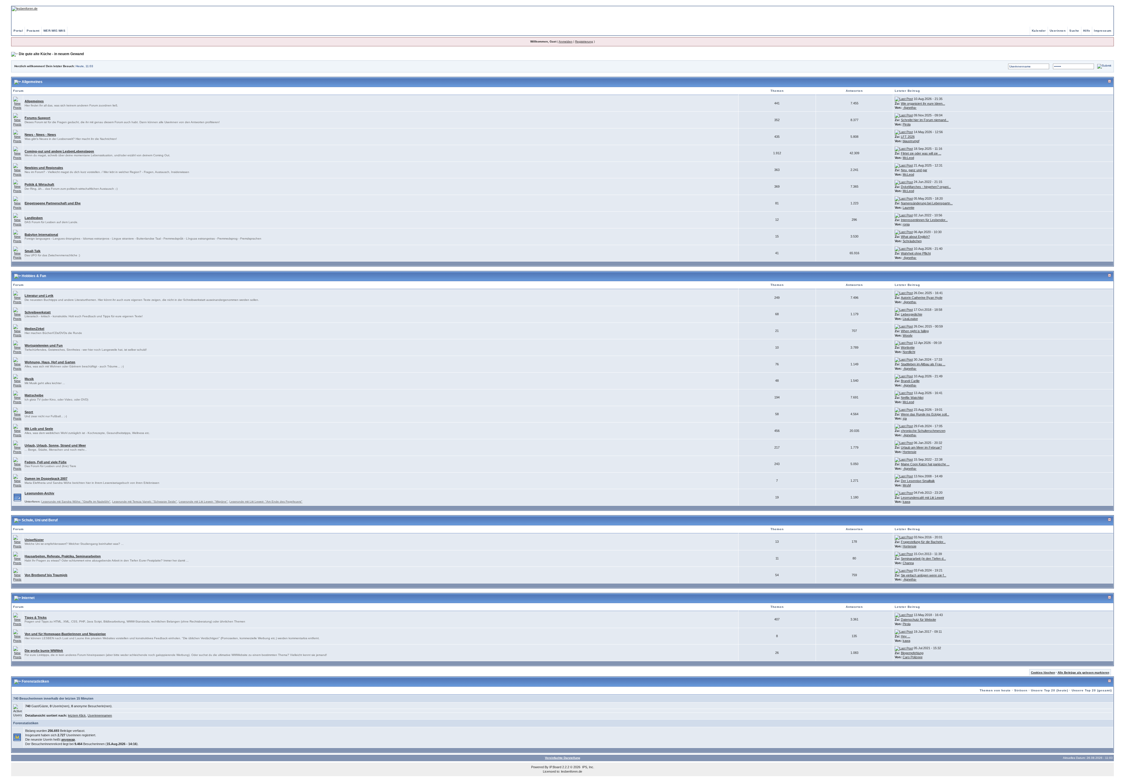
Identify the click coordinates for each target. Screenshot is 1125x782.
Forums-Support (37, 118)
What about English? (915, 236)
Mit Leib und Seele (39, 428)
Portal (18, 30)
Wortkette (908, 347)
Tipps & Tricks (36, 617)
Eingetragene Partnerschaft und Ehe (53, 203)
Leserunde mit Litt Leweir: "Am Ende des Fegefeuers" (265, 501)
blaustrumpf (911, 141)
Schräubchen (912, 241)
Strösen (1020, 690)
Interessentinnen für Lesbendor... (924, 220)
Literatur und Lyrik (39, 295)
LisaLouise (910, 318)
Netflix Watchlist (912, 397)
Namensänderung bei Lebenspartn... (927, 203)
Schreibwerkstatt (38, 312)
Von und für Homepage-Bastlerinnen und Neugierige (65, 634)
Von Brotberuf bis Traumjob (46, 575)
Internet (28, 598)
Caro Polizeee (913, 657)
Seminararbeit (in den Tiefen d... (923, 558)
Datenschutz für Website (918, 619)
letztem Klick (77, 715)
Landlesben (34, 218)
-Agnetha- (910, 107)
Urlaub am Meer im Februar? (921, 447)
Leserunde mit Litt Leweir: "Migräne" (203, 501)
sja (905, 418)
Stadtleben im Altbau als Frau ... (923, 364)
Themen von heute (995, 690)
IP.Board (555, 767)
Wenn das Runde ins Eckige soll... (925, 414)
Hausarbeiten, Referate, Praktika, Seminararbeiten (63, 556)
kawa (906, 501)
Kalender (1039, 30)
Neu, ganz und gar (914, 170)
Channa (908, 563)
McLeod (908, 158)
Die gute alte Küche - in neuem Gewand (51, 54)
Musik (29, 379)
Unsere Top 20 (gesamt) (1092, 690)
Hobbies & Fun (34, 276)
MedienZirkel (34, 328)
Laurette (908, 207)
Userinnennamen (100, 715)
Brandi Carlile (910, 381)
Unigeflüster (34, 540)
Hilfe (1086, 30)
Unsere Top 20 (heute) (1049, 690)
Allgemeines (32, 82)
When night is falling (915, 331)
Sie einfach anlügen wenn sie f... (923, 575)
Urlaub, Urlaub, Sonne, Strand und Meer (55, 445)
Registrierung (584, 41)
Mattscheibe (34, 395)
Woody (908, 335)
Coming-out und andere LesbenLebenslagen (59, 151)
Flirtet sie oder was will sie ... (921, 153)
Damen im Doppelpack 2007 (46, 478)
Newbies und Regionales (44, 167)
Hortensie (909, 452)
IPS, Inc (587, 767)
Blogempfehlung (912, 653)
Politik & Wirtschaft (39, 184)
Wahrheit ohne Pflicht (916, 253)
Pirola (907, 124)
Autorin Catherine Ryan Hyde (921, 297)
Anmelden (565, 41)
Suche (1074, 30)
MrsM (907, 485)
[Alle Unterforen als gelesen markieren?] (17, 497)
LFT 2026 (908, 136)
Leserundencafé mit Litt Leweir (922, 497)
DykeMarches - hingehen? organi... (926, 187)
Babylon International (41, 234)
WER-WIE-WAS (54, 30)
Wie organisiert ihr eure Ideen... (923, 103)
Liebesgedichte (911, 314)
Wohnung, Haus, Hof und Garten (50, 362)
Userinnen (1058, 30)
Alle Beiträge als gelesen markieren (1083, 672)
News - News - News (40, 134)
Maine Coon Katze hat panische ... (925, 464)
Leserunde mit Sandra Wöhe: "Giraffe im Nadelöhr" (75, 501)
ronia (906, 224)
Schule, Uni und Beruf (40, 520)
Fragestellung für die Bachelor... (923, 542)
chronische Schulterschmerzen (923, 430)
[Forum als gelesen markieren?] (17, 103)
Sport (29, 412)
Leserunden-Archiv (39, 493)
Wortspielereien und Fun (44, 345)
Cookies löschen (1043, 672)
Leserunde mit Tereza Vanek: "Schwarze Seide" (144, 501)
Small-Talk (32, 251)
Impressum (1103, 30)
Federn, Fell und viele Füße (46, 462)
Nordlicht (909, 352)
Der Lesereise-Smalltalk (918, 481)
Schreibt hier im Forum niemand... (925, 120)
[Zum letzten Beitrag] (904, 99)
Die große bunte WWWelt (44, 650)
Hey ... (905, 636)
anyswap (68, 739)
